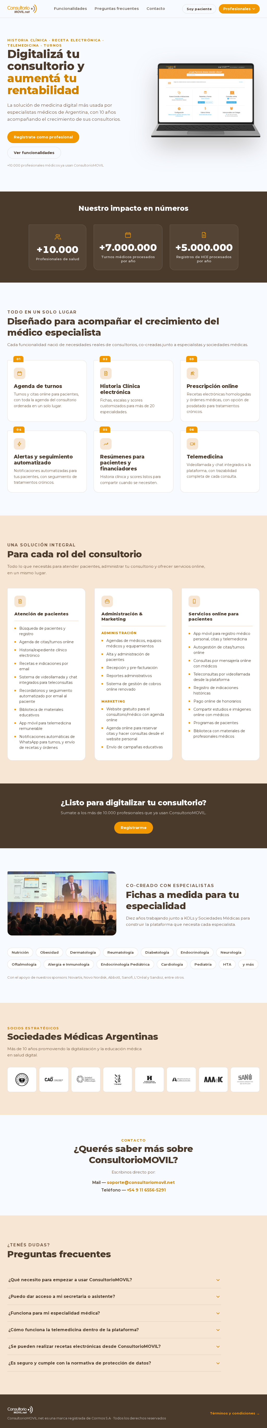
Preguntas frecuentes (117, 8)
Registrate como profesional (43, 137)
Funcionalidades (70, 8)
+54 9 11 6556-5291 (146, 1190)
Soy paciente (199, 9)
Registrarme (134, 827)
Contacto (156, 8)
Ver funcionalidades (34, 152)
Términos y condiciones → (235, 1413)
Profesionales (237, 9)
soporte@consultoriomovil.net (141, 1182)
